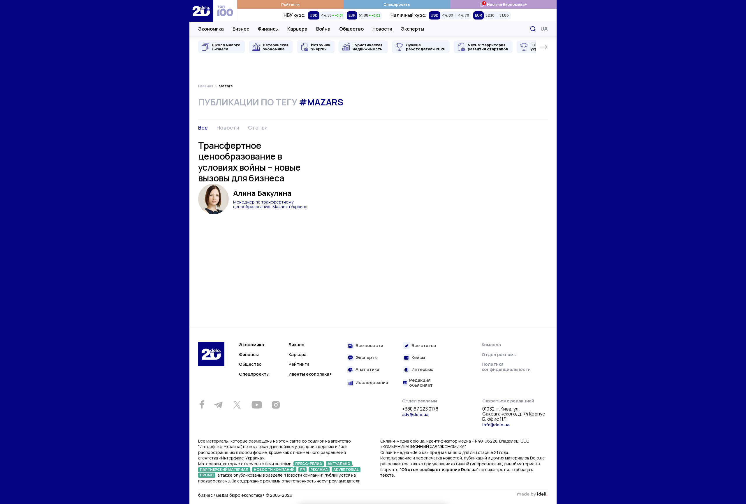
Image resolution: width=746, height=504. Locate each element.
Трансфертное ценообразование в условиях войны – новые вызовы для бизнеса (249, 161)
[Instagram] (275, 405)
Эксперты (412, 29)
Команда (491, 345)
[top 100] (225, 11)
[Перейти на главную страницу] (201, 11)
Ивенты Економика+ (503, 4)
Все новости (369, 345)
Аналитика (367, 369)
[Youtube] (256, 405)
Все (203, 127)
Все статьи (423, 345)
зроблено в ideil (532, 494)
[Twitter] (237, 404)
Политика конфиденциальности (506, 366)
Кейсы (418, 357)
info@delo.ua (495, 424)
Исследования (372, 382)
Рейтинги (290, 4)
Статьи (258, 127)
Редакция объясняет (421, 383)
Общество (351, 29)
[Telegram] (218, 404)
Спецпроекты (397, 4)
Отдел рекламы (499, 354)
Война (323, 29)
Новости (382, 29)
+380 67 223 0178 (420, 409)
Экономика (211, 29)
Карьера (297, 29)
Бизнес (241, 29)
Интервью (422, 369)
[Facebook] (202, 405)
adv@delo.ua (415, 414)
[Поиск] (533, 28)
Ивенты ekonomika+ (310, 374)
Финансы (268, 29)
